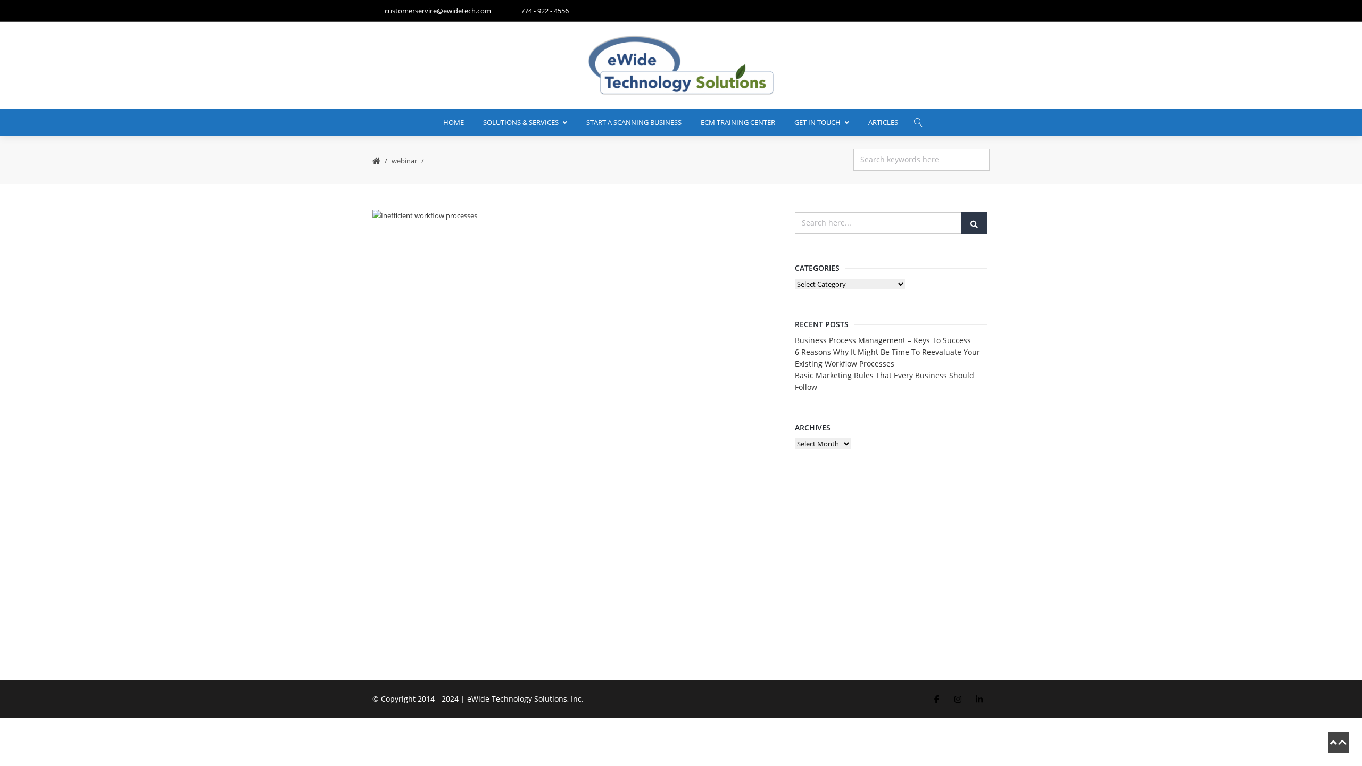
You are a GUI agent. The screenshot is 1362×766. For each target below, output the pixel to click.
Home (453, 122)
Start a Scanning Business (634, 122)
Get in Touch (817, 122)
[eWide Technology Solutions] (681, 65)
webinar (404, 160)
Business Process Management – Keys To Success (883, 340)
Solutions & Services (521, 122)
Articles (883, 122)
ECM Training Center (738, 122)
